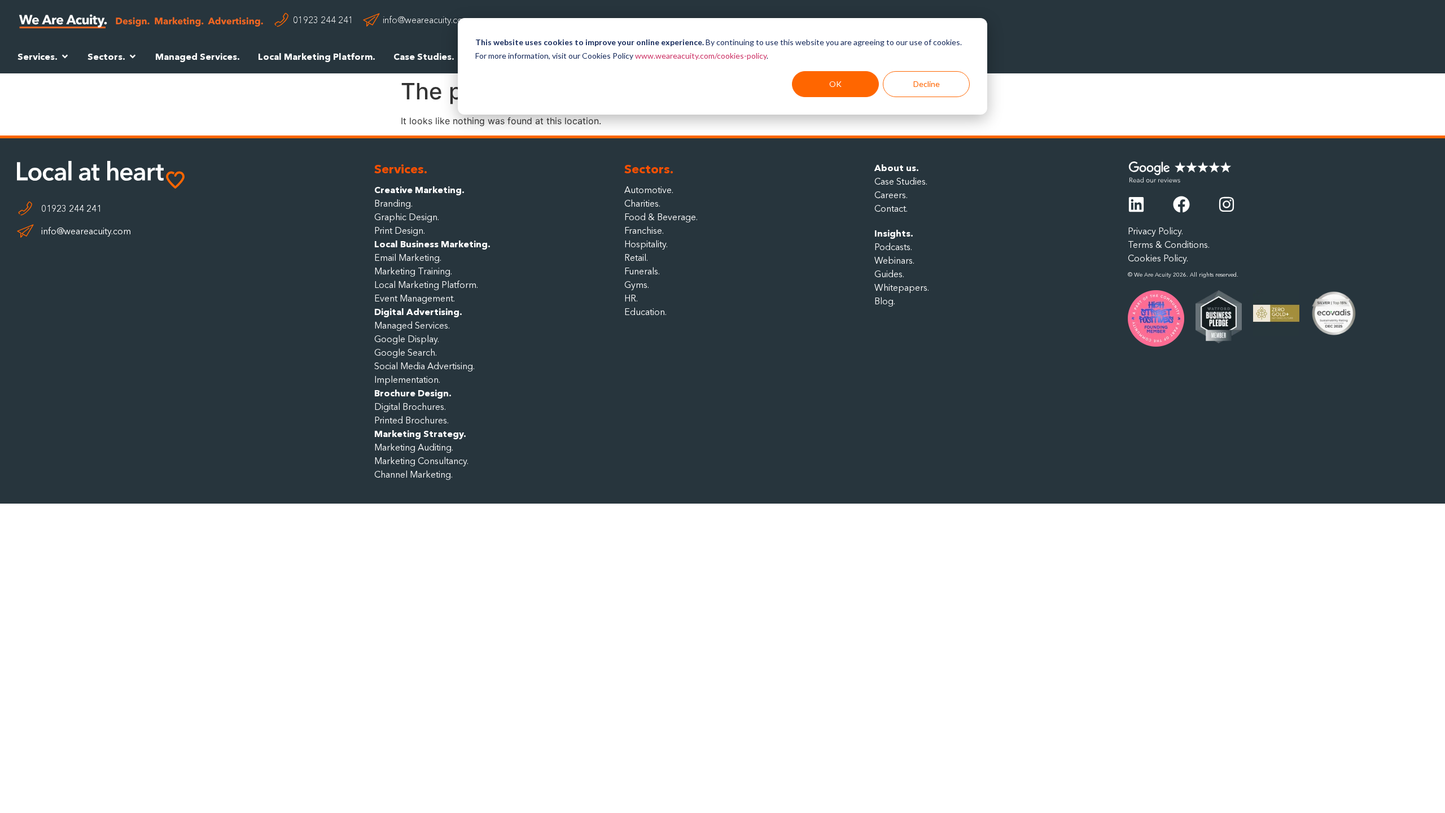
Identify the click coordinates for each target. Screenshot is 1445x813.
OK (835, 84)
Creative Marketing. (419, 189)
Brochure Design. (413, 393)
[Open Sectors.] (132, 56)
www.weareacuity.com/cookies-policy (701, 55)
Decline (926, 84)
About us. (896, 167)
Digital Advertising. (418, 311)
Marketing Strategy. (420, 433)
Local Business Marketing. (432, 244)
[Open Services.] (64, 56)
